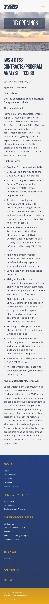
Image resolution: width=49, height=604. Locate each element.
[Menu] (42, 5)
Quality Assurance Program (14, 509)
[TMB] (20, 5)
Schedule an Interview (12, 539)
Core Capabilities (10, 475)
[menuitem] (42, 5)
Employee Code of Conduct (14, 528)
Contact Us (11, 570)
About (8, 464)
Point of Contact (10, 505)
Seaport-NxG (9, 501)
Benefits (7, 532)
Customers (8, 482)
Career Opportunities (18, 517)
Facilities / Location (11, 486)
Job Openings (9, 524)
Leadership (8, 478)
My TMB (8, 580)
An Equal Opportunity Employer (16, 535)
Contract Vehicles (16, 495)
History (6, 471)
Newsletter (8, 558)
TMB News (10, 551)
